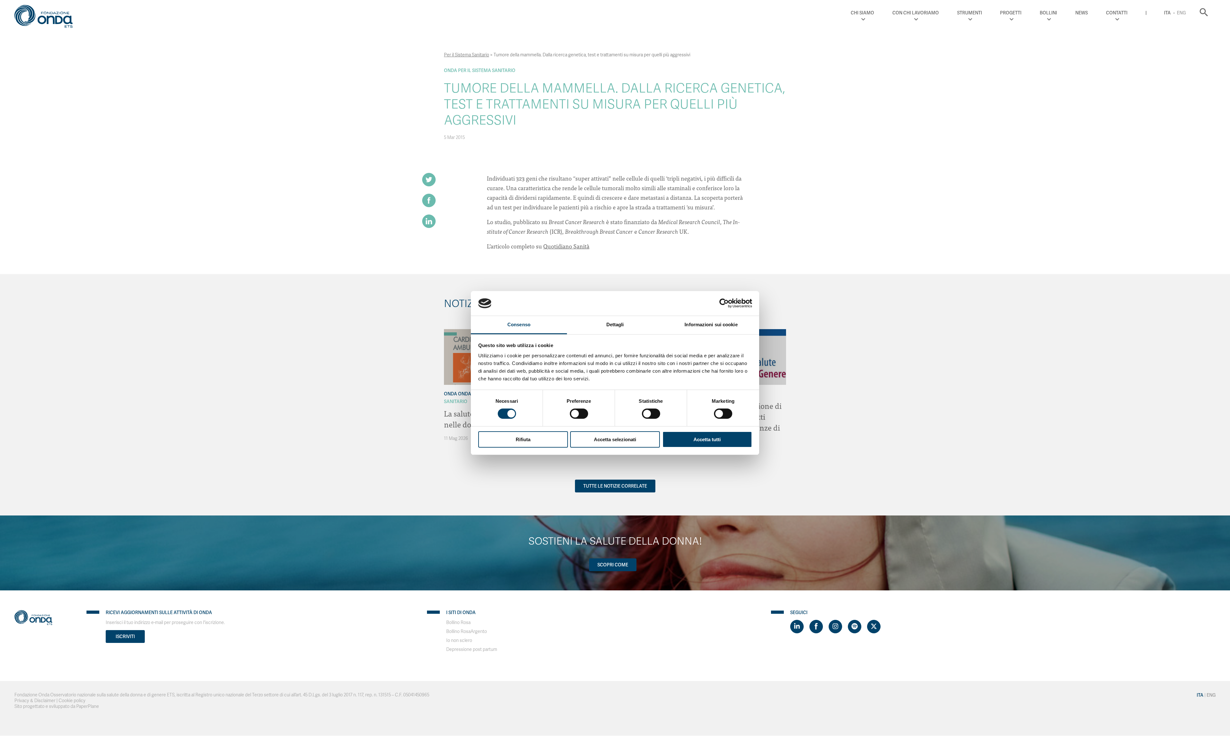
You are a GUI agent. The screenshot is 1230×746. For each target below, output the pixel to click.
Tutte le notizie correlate (615, 486)
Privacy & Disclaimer (34, 700)
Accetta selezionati (615, 439)
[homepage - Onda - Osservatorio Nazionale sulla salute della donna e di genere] (46, 17)
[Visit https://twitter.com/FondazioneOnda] (873, 626)
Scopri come (612, 565)
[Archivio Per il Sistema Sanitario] (450, 334)
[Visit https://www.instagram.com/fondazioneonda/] (835, 626)
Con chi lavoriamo (915, 13)
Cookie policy (72, 700)
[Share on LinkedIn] (428, 221)
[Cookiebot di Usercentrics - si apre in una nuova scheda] (724, 303)
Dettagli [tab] (615, 324)
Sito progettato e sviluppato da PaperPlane (56, 706)
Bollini (1048, 13)
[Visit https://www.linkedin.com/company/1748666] (797, 626)
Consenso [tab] (518, 324)
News (1081, 13)
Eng (1181, 13)
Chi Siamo (862, 13)
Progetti (1010, 13)
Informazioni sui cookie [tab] (711, 324)
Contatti (1117, 13)
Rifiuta (523, 439)
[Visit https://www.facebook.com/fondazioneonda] (816, 626)
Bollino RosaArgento (466, 631)
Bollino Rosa (458, 622)
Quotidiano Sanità (566, 246)
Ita (1167, 13)
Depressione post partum (471, 649)
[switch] (579, 414)
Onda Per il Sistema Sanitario (479, 70)
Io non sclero (459, 640)
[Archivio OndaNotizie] (450, 330)
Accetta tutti (707, 439)
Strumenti (969, 13)
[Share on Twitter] (428, 179)
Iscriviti (125, 636)
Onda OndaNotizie (466, 394)
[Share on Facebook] (428, 200)
